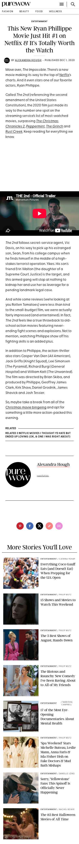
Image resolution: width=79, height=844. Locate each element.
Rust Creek (13, 131)
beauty (24, 12)
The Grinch (54, 126)
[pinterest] (20, 526)
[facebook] (29, 526)
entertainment (39, 21)
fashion (7, 12)
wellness (55, 12)
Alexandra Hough (28, 60)
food (39, 12)
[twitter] (39, 526)
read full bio (43, 476)
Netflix (64, 75)
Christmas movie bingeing (25, 407)
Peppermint (35, 126)
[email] (59, 526)
